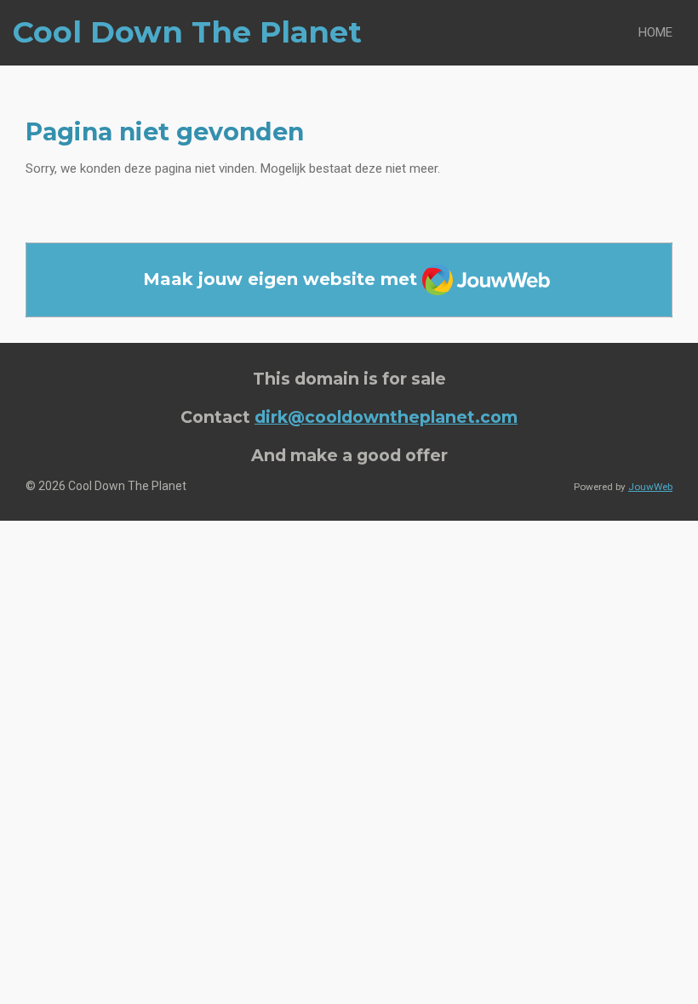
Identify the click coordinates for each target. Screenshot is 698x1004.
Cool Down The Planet (187, 32)
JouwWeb (650, 487)
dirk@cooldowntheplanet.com (386, 417)
